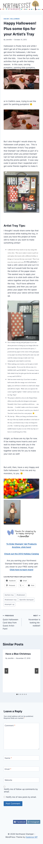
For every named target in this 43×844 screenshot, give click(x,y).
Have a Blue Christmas (18, 653)
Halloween (14, 19)
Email (8, 769)
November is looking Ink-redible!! (34, 621)
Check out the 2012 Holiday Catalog (21, 554)
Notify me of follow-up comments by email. (21, 790)
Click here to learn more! (21, 570)
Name (8, 758)
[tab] (17, 694)
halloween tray (11, 600)
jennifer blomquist (26, 600)
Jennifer (9, 40)
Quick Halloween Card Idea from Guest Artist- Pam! (10, 622)
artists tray (9, 595)
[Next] (36, 671)
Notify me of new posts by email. (21, 797)
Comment (10, 725)
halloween (21, 595)
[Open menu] (38, 5)
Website (8, 780)
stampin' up (9, 604)
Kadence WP (32, 837)
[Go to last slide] (6, 671)
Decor (6, 19)
